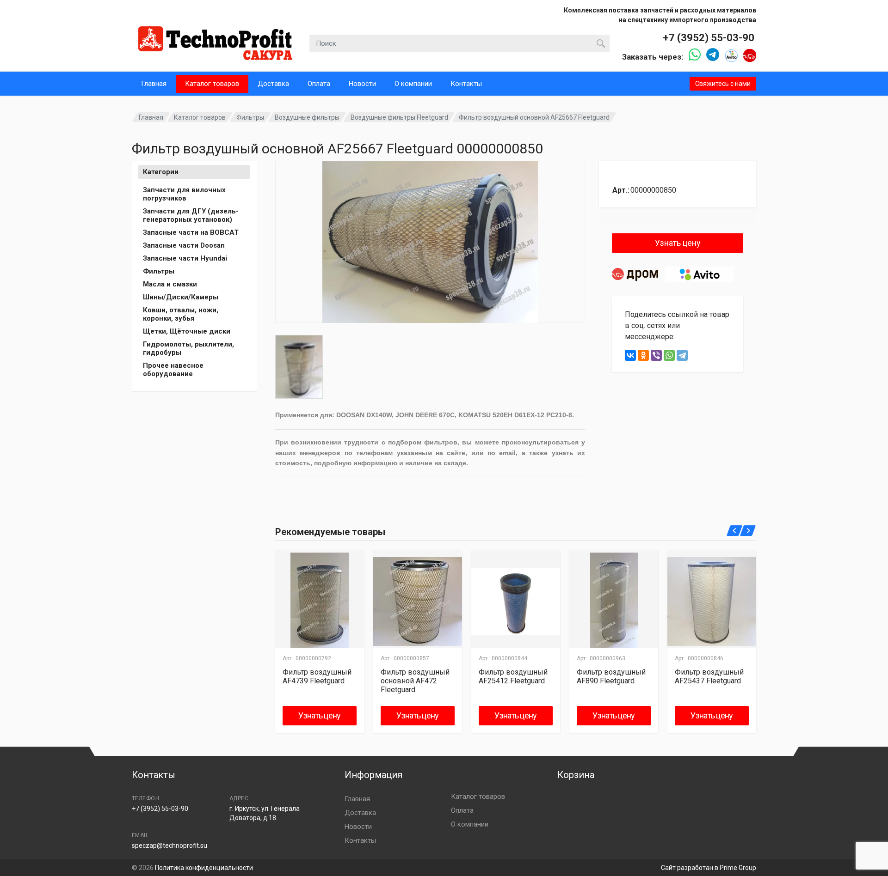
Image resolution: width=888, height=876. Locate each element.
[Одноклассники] (643, 355)
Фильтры (250, 117)
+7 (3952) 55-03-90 (708, 37)
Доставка (273, 83)
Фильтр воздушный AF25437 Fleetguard (709, 676)
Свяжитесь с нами (723, 83)
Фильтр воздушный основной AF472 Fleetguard (415, 681)
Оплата (319, 83)
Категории (161, 172)
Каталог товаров (212, 83)
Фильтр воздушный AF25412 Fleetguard (513, 676)
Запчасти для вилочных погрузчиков (184, 194)
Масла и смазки (170, 284)
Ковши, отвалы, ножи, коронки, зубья (180, 314)
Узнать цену (678, 243)
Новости (362, 83)
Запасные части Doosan (184, 245)
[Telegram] (682, 355)
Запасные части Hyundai (185, 258)
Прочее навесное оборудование (173, 369)
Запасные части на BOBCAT (191, 232)
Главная (153, 83)
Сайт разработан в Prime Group (708, 867)
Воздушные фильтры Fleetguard (399, 117)
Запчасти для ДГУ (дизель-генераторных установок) (191, 215)
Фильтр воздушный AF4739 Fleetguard (317, 676)
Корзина (575, 774)
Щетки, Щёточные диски (186, 331)
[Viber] (656, 355)
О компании (413, 83)
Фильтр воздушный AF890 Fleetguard (611, 676)
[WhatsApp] (669, 355)
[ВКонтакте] (630, 355)
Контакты (466, 83)
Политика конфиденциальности (204, 867)
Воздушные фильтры (307, 117)
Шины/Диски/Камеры (180, 297)
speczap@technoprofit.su (169, 845)
